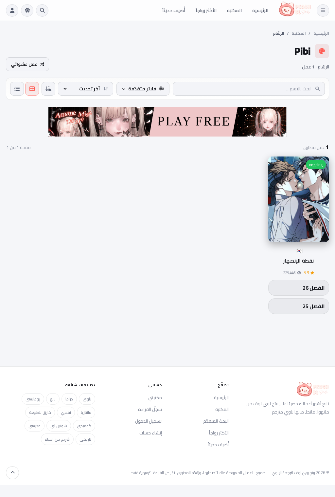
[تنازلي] (48, 89)
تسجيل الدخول (148, 421)
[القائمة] (323, 10)
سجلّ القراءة (150, 409)
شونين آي (58, 426)
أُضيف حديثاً (173, 10)
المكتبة (234, 10)
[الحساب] (12, 10)
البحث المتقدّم (216, 421)
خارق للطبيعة (40, 412)
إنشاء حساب (150, 433)
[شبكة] (32, 89)
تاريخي (85, 439)
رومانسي (33, 399)
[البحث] (42, 10)
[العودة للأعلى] (12, 472)
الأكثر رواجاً (206, 10)
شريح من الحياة (57, 439)
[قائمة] (17, 89)
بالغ (53, 399)
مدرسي (34, 426)
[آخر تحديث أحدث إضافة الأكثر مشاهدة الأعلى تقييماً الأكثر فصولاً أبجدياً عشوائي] (85, 89)
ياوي (87, 399)
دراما (69, 399)
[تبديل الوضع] (27, 10)
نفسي (66, 412)
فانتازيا (86, 412)
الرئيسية (260, 10)
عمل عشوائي (24, 64)
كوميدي (84, 426)
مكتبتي (155, 397)
